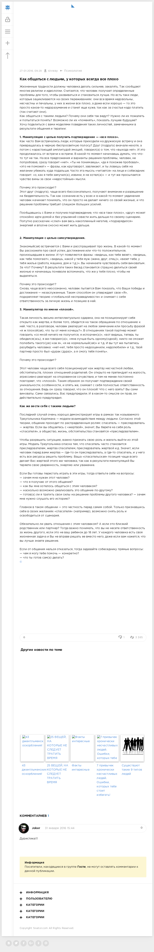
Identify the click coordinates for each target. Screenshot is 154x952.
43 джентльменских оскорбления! (33, 769)
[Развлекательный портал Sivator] (8, 8)
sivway (53, 71)
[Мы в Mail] (46, 943)
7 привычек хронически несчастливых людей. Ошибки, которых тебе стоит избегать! (107, 780)
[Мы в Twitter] (16, 943)
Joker (36, 828)
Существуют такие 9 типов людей (132, 769)
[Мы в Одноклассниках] (38, 943)
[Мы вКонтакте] (9, 943)
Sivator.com (40, 928)
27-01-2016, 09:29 (31, 71)
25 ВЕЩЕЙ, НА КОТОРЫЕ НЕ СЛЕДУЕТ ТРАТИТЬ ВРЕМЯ (57, 774)
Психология (73, 71)
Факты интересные (80, 767)
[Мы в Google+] (31, 943)
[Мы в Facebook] (23, 943)
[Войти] (8, 20)
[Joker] (24, 826)
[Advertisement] (83, 692)
